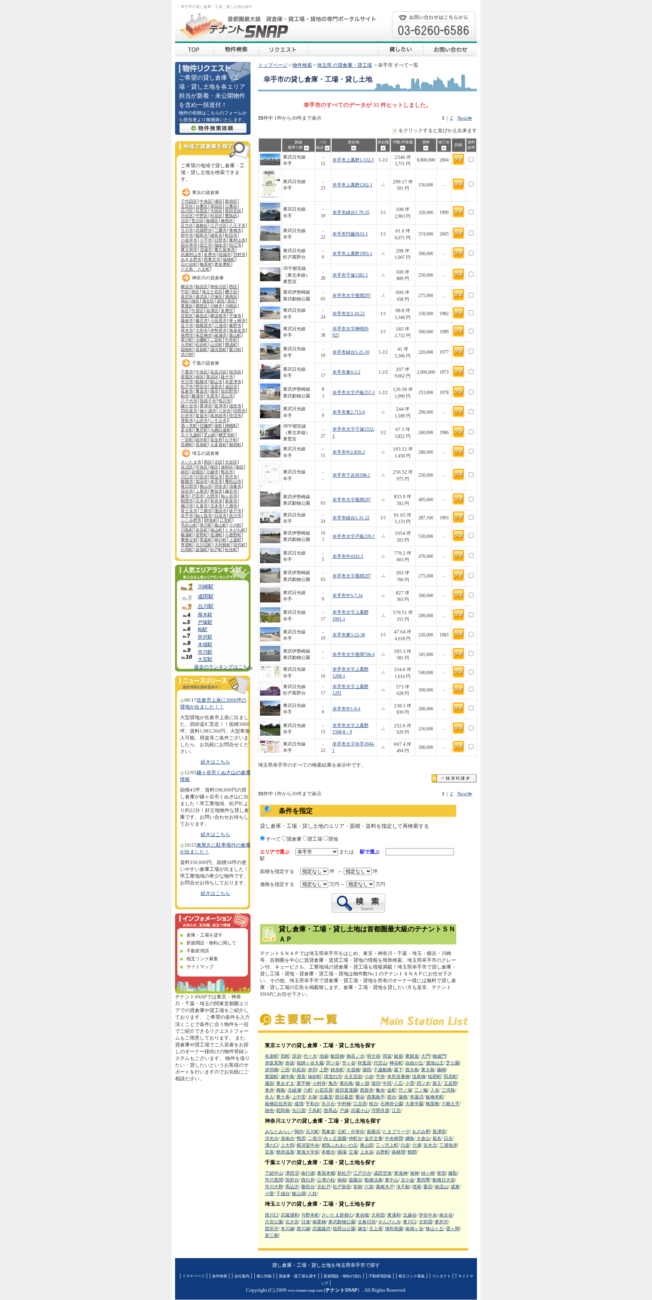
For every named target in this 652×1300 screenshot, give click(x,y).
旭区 (185, 301)
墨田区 (216, 206)
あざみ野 (421, 1131)
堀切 (375, 1083)
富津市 (220, 406)
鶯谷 (359, 1097)
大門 (425, 1056)
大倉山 (423, 1138)
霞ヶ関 (453, 1228)
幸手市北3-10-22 (348, 313)
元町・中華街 (350, 1131)
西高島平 (376, 1097)
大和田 (378, 1215)
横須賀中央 (308, 1145)
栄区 (221, 301)
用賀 (387, 1056)
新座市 (231, 501)
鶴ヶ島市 (203, 515)
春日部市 (189, 486)
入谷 (434, 1090)
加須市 (201, 481)
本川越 (287, 1228)
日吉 (448, 1138)
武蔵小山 (360, 1110)
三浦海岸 (448, 1145)
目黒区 (201, 210)
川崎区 (231, 305)
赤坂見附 (274, 1063)
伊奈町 (211, 520)
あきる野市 (191, 259)
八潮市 (231, 506)
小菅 (409, 1083)
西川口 (271, 1215)
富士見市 (189, 510)
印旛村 (206, 425)
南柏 (341, 1180)
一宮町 (187, 439)
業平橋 (303, 1083)
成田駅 (206, 596)
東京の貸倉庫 (205, 192)
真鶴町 (201, 349)
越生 (362, 1228)
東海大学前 (308, 1152)
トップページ (273, 65)
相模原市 (203, 325)
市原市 (212, 396)
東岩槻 (362, 1215)
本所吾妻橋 (398, 1076)
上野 (323, 1069)
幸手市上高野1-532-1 (353, 160)
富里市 (201, 415)
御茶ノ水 (355, 1056)
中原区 (197, 310)
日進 (305, 1222)
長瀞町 (216, 535)
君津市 (206, 406)
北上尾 (376, 1228)
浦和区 (227, 467)
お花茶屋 (324, 1090)
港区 (218, 201)
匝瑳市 (235, 415)
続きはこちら (215, 762)
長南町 (201, 444)
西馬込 (330, 1110)
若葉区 (187, 376)
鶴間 (412, 1152)
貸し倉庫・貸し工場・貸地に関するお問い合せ (450, 49)
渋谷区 (187, 215)
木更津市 (233, 381)
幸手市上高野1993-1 (352, 253)
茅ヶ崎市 (237, 320)
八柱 (312, 1193)
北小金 (407, 1180)
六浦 (416, 1145)
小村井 (319, 1083)
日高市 (220, 515)
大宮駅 (205, 659)
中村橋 (344, 1103)
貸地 (333, 839)
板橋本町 (435, 1097)
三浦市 (220, 325)
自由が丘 (414, 1063)
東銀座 (412, 1056)
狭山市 (206, 486)
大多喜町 (218, 444)
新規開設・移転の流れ (342, 1276)
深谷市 (187, 491)
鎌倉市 (187, 320)
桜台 (373, 1103)
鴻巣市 (235, 486)
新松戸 (344, 1173)
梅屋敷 (432, 1103)
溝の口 (271, 1145)
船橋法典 (373, 1180)
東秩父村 (189, 540)
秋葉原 (364, 1063)
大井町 (187, 344)
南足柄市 (203, 335)
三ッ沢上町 (387, 1145)
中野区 (201, 215)
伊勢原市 (218, 330)
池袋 (323, 1056)
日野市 (220, 240)
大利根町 (222, 544)
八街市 (224, 410)
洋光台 (271, 1138)
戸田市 (197, 496)
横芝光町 (226, 435)
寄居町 (187, 544)
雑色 (269, 1110)
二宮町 (216, 339)
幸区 (185, 310)
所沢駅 (205, 637)
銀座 (398, 1056)
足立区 (187, 225)
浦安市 (235, 406)
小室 (269, 1193)
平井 (380, 1076)
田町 (285, 1056)
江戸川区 (218, 225)
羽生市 (220, 486)
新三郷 (271, 1235)
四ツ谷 (333, 1063)
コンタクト (441, 1276)
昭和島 (283, 1110)
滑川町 (206, 525)
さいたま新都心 (337, 1215)
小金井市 (189, 240)
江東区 (231, 206)
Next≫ (464, 118)
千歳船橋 (383, 1069)
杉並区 (216, 215)
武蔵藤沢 (321, 1228)
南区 (195, 291)
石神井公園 (391, 1103)
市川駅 (205, 652)
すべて (273, 839)
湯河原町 (218, 349)
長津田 (439, 1131)
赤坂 (289, 1063)
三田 (285, 1069)
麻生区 (201, 315)
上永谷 (367, 1152)
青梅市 (235, 230)
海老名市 (237, 330)
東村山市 (237, 240)
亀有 (380, 1090)
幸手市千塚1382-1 (350, 275)
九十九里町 (191, 435)
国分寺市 (189, 245)
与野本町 (310, 1215)
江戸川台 (362, 1173)
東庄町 (201, 430)
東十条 (283, 1097)
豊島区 (231, 215)
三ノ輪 (421, 1090)
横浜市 (187, 286)
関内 (298, 1131)
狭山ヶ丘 (435, 1228)
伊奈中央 (428, 1215)
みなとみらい (278, 1131)
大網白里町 (220, 430)
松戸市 (187, 386)
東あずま (285, 1083)
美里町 (206, 540)
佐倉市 (187, 391)
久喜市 (201, 506)
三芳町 (226, 520)
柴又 (436, 1083)
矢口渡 (299, 1110)
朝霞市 (187, 501)
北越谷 (410, 1215)
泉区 (231, 301)
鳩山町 (216, 530)
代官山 (380, 1063)
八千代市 (189, 401)
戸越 (344, 1110)
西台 (391, 1097)
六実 (369, 1186)
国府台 (292, 1180)
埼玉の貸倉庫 (205, 453)
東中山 (391, 1180)
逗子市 (187, 325)
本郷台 (328, 1152)
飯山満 (299, 1193)
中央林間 (394, 1138)
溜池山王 (435, 1063)
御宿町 (235, 444)
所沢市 (231, 476)
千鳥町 (314, 1110)
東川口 (410, 1222)
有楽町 (271, 1056)
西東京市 (212, 259)
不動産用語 (197, 950)
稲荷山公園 (344, 1228)
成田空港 (383, 1173)
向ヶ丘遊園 (335, 1138)
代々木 (310, 1056)
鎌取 (452, 1173)
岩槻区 (197, 472)
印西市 (239, 410)
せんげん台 (389, 1222)
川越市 (212, 472)
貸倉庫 (294, 839)
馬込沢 (292, 1186)
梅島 (280, 1090)
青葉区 (187, 305)
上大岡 (287, 1145)
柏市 (185, 396)
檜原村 (206, 264)
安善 (269, 1152)
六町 (307, 1090)
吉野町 (382, 1152)
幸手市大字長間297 (351, 295)
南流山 (441, 1186)
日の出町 (189, 264)
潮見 (301, 1076)
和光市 (216, 501)
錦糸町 (337, 1069)
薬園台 (355, 1180)
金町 (391, 1090)
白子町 (231, 439)
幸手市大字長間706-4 (353, 654)
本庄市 (216, 481)
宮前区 (187, 315)
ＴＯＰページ (193, 1276)
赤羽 (312, 1069)
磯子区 (231, 291)
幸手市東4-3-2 (346, 372)
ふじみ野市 (191, 520)
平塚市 (235, 315)
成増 (298, 1103)
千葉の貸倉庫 (205, 363)
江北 (396, 1110)
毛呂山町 (189, 525)
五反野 (450, 1083)
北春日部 (367, 1222)
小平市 (206, 240)
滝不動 (403, 1186)
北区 (185, 220)
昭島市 (201, 235)
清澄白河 (333, 1076)
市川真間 (274, 1180)
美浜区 (212, 376)
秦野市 (235, 325)
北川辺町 (203, 544)
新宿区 (231, 201)
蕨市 (185, 496)
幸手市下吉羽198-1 (351, 475)
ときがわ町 (235, 530)
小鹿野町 (233, 535)
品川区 (187, 210)
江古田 (360, 1103)
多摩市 (210, 254)
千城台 (283, 1193)
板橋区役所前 (278, 1103)
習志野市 (229, 391)
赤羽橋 (271, 1069)
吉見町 (201, 530)
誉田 (441, 1173)
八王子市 (237, 225)
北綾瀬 (294, 1090)
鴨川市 (224, 401)
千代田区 (189, 201)
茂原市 (216, 386)
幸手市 (187, 515)
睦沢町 (201, 439)
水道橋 (353, 1069)
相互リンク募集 (202, 958)
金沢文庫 (373, 1138)
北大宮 (292, 1222)
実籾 (357, 1186)
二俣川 (314, 1138)
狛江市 (235, 245)
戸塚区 (216, 296)
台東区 (201, 206)
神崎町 (231, 425)
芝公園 (453, 1063)
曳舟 (332, 1083)
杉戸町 (216, 549)
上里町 (235, 540)
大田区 (216, 210)
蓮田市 (220, 510)
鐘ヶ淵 (362, 1083)
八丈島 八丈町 (195, 269)
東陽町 (271, 1076)
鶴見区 (201, 286)
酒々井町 (189, 425)
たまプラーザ (396, 1131)
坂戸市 (235, 510)
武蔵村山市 (191, 254)
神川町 (220, 540)
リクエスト (283, 49)
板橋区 (212, 220)
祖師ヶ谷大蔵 (310, 1063)
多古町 (187, 430)
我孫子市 (208, 401)
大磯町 (201, 339)
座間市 (187, 335)
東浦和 (394, 1215)
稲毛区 (235, 372)
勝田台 (308, 1186)
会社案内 (241, 1276)
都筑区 (201, 305)
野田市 (201, 386)
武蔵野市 (203, 230)
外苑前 (299, 1069)
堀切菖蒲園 (346, 1090)
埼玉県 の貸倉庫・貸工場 (344, 65)
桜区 (214, 467)
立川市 (187, 230)
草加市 (216, 491)
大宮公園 (274, 1222)
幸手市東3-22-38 (348, 635)
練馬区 (227, 220)
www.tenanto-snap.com (305, 1290)
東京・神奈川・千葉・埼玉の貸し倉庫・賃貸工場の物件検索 (236, 49)
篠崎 (441, 1069)
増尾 (416, 1186)
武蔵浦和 (290, 1215)
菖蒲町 (201, 549)
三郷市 (206, 510)
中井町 (231, 339)
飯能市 (187, 481)
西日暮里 (344, 1097)
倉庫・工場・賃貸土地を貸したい (400, 49)
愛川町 (235, 349)
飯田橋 (337, 1056)
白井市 (187, 415)
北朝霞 (425, 1222)
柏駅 (203, 629)
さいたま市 (191, 462)
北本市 (216, 506)
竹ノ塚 (405, 1090)
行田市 (201, 476)
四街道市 (189, 410)
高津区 (212, 310)
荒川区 (197, 220)
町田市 (231, 235)
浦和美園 (394, 1228)
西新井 (367, 1090)
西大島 (412, 1069)
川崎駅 (206, 587)
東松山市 (233, 481)
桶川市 (187, 506)
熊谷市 (227, 472)
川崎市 (216, 305)
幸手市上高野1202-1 (352, 185)
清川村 (187, 354)
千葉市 (187, 372)
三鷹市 (220, 230)
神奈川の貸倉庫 (208, 277)
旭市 (214, 391)
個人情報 (264, 1276)
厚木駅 (205, 615)
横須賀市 (218, 315)
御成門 (439, 1056)
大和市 (201, 330)
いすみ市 (218, 420)
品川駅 (206, 606)
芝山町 (210, 435)
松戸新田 (342, 1186)
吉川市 (235, 515)
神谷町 (396, 1063)
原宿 (296, 1056)
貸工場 (315, 839)
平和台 (312, 1103)
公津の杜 (326, 1180)
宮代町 (239, 544)
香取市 (187, 420)
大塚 (312, 1097)
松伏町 (231, 549)
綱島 (409, 1138)
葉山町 (235, 335)
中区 (185, 291)
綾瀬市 (220, 335)
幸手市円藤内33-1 (350, 234)
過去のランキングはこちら (223, 667)
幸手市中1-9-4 (346, 709)
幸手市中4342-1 (347, 556)
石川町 (312, 1131)
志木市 (201, 501)
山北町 (216, 344)
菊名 (436, 1138)
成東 (455, 1186)
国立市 (206, 245)
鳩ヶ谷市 (229, 496)
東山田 (367, 1145)
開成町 (231, 344)
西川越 (303, 1228)
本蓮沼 (416, 1097)
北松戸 (324, 1186)
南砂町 (314, 1076)
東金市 (201, 391)
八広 (398, 1083)
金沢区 (187, 296)
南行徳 (308, 1173)
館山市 (216, 381)
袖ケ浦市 (208, 410)
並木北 (430, 1145)
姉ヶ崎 (428, 1173)
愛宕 (427, 1186)
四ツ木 (423, 1083)
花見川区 (218, 372)
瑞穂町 (229, 259)
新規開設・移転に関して (211, 943)
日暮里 (326, 1097)
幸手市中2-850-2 (348, 452)
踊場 (341, 1152)
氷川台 (328, 1103)
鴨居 (301, 1138)
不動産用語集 (380, 1276)
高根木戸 (385, 1186)
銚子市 (227, 376)
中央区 (206, 201)
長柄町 (187, 444)
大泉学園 (414, 1103)
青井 (269, 1090)
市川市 (187, 381)
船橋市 (201, 381)
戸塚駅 (205, 622)
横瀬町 (187, 535)
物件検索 (302, 65)
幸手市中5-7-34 (347, 595)
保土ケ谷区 (212, 291)
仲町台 (355, 1138)
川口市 (187, 476)
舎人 (269, 1097)
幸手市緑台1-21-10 (350, 352)
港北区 (201, 296)
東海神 (401, 1173)
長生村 (216, 439)
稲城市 (224, 254)
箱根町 (187, 349)
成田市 (231, 386)
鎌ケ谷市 (189, 406)
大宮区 (231, 462)
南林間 (398, 1152)
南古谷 (446, 1215)
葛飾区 (201, 225)
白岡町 (187, 549)
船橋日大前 (443, 1180)
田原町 (450, 1076)
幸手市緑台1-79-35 (350, 212)
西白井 (308, 1180)
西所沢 (271, 1228)
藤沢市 (201, 320)
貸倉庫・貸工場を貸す (298, 1276)
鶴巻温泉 (285, 1152)
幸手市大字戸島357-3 (353, 392)
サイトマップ (200, 966)
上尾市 (201, 491)
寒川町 (187, 339)
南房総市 (218, 415)
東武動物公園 (341, 1222)
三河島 (448, 1090)
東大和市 (189, 249)
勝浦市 (197, 396)
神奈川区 (218, 286)
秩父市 (216, 476)
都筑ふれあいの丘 (339, 1145)
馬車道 (328, 1131)
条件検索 (219, 1276)
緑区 (195, 301)
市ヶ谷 (348, 1063)
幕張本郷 (326, 1173)
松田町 (201, 344)
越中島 (287, 1076)
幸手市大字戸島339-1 (353, 536)
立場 (353, 1152)
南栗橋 (319, 1222)
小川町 (235, 525)
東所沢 (441, 1222)
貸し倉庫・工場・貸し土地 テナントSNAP (194, 49)
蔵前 (269, 1083)
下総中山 (274, 1173)
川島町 (187, 530)
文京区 (187, 206)
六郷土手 (450, 1103)
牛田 (387, 1083)
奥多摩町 (222, 264)
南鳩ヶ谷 (414, 1228)
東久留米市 (224, 249)
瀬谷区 (208, 301)
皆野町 (201, 535)
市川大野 (274, 1186)
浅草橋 (419, 1076)
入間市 (212, 496)
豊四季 (423, 1180)
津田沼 (292, 1173)
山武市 (201, 420)
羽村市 (239, 254)
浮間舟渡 (380, 1110)
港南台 (287, 1138)
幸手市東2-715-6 (348, 412)
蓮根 (403, 1097)
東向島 (346, 1083)
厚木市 (187, 330)
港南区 (231, 296)
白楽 (405, 1145)
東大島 (428, 1069)
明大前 (373, 1056)
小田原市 (218, 320)
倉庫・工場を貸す (204, 935)
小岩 (369, 1076)
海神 (414, 1173)
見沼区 (187, 467)
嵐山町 (220, 525)
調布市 (216, 235)
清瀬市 (206, 249)
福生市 (220, 245)
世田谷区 (233, 210)
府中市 (187, 235)
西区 (233, 286)
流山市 (227, 396)
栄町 (218, 425)
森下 (398, 1069)
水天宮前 (353, 1076)
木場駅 (205, 644)
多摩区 (227, 310)
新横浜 (373, 1131)
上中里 (299, 1097)
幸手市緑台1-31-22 (350, 518)
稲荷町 (434, 1076)
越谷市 (231, 491)
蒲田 (366, 1069)
